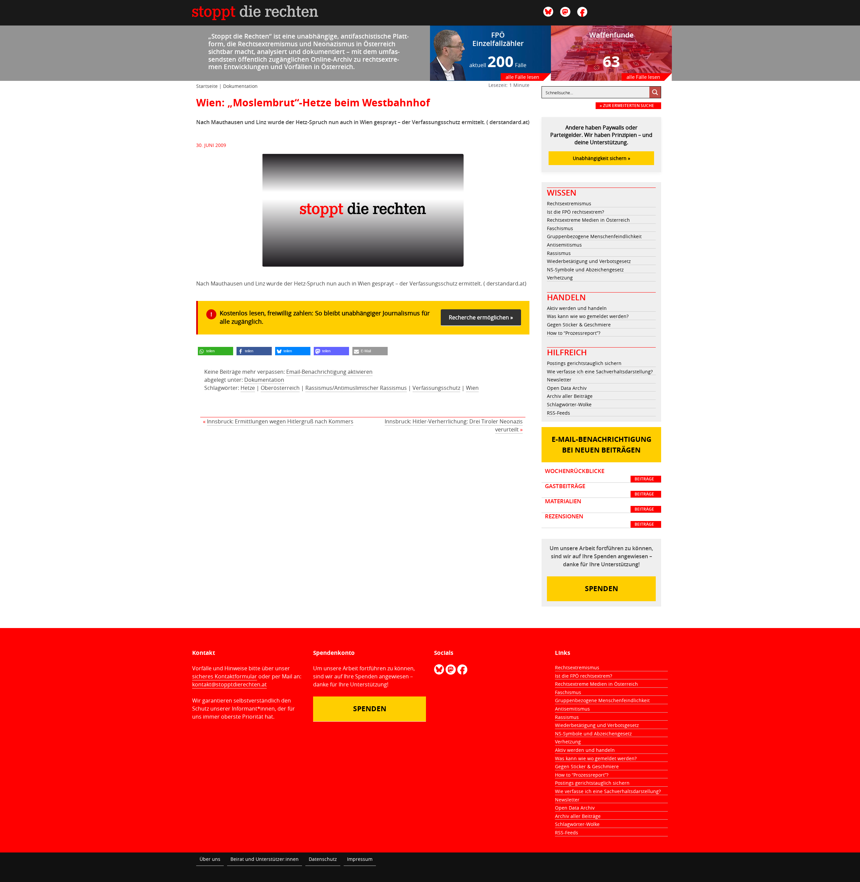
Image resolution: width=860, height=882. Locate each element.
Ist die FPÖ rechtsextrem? (575, 212)
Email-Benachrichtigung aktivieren (329, 371)
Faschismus (560, 228)
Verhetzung (560, 277)
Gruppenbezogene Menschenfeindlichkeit (594, 236)
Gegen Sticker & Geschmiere (579, 324)
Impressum (360, 859)
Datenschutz (323, 859)
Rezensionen (599, 520)
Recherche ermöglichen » (481, 317)
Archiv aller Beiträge (570, 396)
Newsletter (559, 379)
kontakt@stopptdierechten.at (229, 684)
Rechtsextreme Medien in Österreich (588, 220)
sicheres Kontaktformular (224, 676)
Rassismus (559, 253)
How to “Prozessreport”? (573, 333)
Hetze (248, 388)
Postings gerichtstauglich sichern (584, 363)
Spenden (601, 588)
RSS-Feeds (558, 413)
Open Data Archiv (567, 388)
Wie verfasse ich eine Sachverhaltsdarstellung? (600, 371)
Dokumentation (240, 86)
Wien (472, 388)
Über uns (210, 859)
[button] (215, 351)
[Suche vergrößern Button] (655, 92)
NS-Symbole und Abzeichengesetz (585, 269)
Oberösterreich (280, 388)
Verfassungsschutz (436, 388)
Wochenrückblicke (599, 475)
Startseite (207, 86)
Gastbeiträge (599, 490)
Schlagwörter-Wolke (569, 404)
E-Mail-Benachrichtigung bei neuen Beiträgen (601, 444)
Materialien (599, 505)
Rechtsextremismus (569, 203)
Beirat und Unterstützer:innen (264, 859)
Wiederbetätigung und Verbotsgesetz (589, 261)
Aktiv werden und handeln (577, 308)
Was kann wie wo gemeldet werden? (588, 316)
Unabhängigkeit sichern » (601, 158)
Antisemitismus (564, 245)
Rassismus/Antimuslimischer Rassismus (356, 388)
